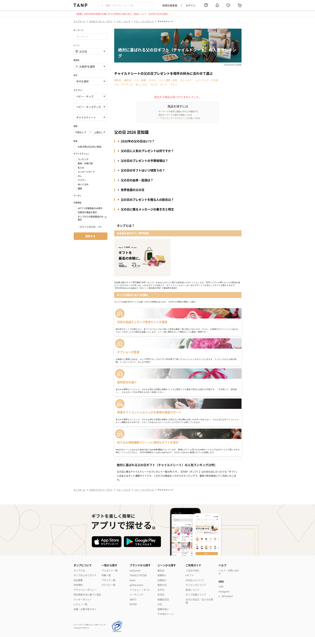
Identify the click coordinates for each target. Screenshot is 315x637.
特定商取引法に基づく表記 (87, 594)
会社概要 (78, 580)
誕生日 (161, 570)
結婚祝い (162, 575)
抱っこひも (141, 84)
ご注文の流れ (192, 570)
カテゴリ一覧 (108, 584)
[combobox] (126, 5)
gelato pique (136, 584)
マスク (173, 84)
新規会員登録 (169, 5)
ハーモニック (136, 594)
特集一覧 (106, 575)
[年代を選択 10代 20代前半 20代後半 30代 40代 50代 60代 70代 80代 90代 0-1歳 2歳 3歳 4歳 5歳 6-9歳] (91, 81)
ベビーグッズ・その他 (206, 80)
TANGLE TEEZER (138, 575)
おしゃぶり (186, 80)
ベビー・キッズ (123, 21)
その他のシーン (166, 613)
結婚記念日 (163, 599)
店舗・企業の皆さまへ (85, 609)
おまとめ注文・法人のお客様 (199, 601)
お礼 (160, 604)
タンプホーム (79, 21)
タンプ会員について (196, 594)
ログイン (191, 5)
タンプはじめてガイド (85, 575)
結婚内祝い (163, 609)
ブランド (164, 118)
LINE (221, 586)
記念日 (161, 594)
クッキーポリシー (83, 599)
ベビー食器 (140, 80)
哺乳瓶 (117, 80)
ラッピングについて (196, 584)
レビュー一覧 (80, 604)
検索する (90, 236)
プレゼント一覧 (110, 570)
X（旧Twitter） (226, 596)
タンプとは (79, 570)
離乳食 (127, 80)
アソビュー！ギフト (140, 589)
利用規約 (78, 584)
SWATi (133, 599)
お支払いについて (195, 580)
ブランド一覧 (108, 580)
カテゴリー (179, 118)
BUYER (133, 604)
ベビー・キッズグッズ (144, 21)
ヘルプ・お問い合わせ (229, 572)
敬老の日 (162, 584)
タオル (152, 80)
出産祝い (162, 580)
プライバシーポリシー (85, 589)
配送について (192, 589)
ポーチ (163, 84)
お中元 (161, 589)
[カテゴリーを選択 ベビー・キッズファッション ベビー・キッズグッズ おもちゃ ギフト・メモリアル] (91, 107)
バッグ (153, 84)
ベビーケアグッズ (123, 84)
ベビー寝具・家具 (168, 80)
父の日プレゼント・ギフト (101, 21)
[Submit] (102, 5)
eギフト (190, 575)
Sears (133, 580)
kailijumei (135, 570)
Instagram (224, 591)
